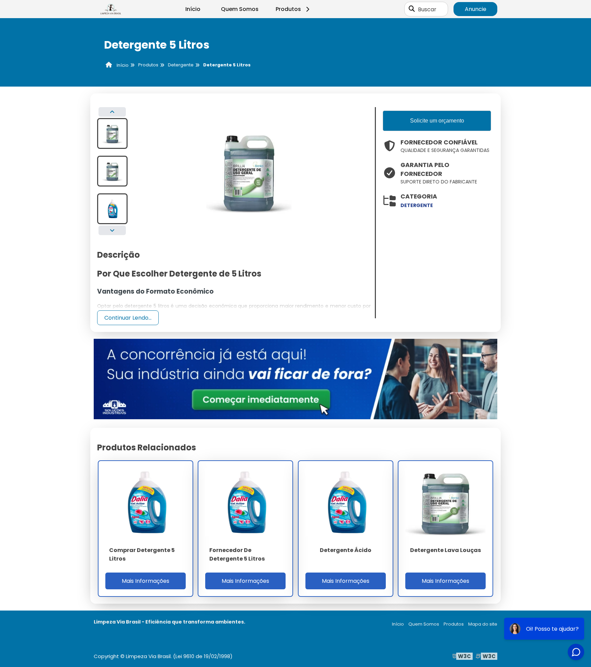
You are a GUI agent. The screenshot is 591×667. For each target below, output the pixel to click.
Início (192, 9)
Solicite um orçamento (437, 121)
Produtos (288, 9)
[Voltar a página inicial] (111, 9)
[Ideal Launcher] (295, 379)
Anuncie (475, 9)
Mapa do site (482, 624)
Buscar (427, 9)
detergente (416, 205)
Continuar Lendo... (128, 318)
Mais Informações (145, 581)
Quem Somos (240, 9)
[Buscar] (412, 9)
